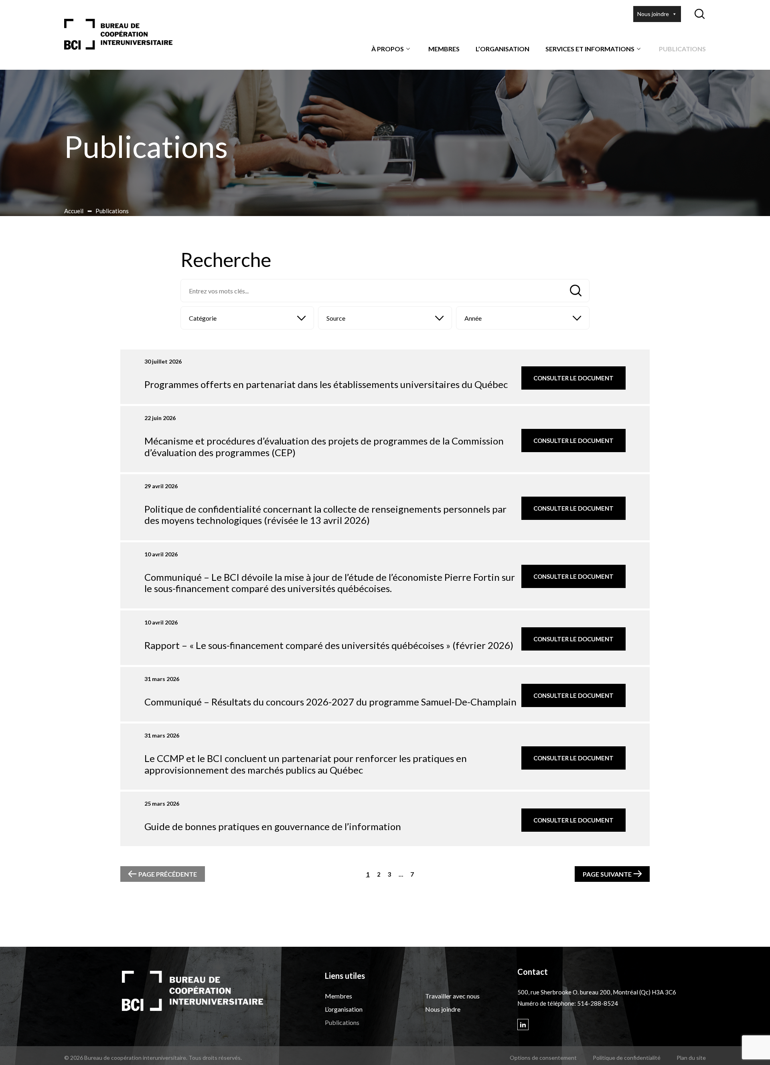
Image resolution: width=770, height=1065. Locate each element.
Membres (444, 49)
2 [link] (379, 874)
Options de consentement (543, 1057)
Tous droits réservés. (215, 1057)
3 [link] (389, 874)
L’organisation (502, 49)
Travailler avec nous (452, 996)
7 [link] (412, 874)
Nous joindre (653, 13)
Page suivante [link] (607, 874)
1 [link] (368, 874)
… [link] (401, 874)
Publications (682, 49)
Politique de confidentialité (627, 1057)
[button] (247, 317)
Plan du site (691, 1057)
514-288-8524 (597, 1003)
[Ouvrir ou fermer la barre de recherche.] (699, 14)
